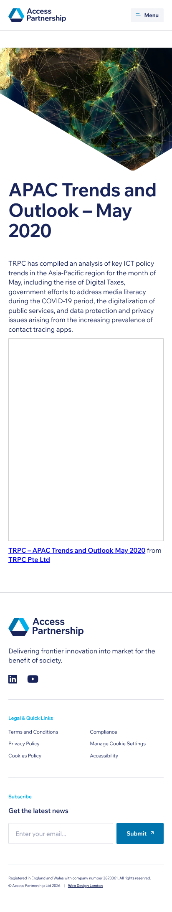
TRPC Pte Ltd (29, 560)
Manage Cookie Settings (118, 744)
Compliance (103, 732)
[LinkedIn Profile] (12, 678)
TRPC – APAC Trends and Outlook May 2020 (76, 550)
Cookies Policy (24, 756)
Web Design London (85, 886)
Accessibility (104, 756)
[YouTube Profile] (32, 678)
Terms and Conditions (33, 732)
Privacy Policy (24, 744)
